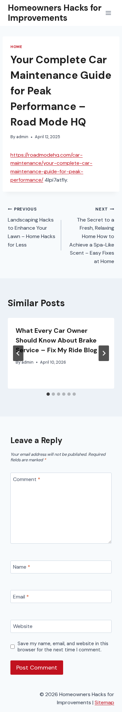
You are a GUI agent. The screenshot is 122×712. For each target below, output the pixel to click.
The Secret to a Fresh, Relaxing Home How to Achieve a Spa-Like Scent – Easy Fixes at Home (91, 235)
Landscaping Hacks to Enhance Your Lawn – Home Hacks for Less (31, 227)
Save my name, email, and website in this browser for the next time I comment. (63, 647)
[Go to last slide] (18, 353)
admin (22, 136)
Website (23, 626)
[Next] (104, 353)
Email (21, 597)
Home (16, 46)
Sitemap (104, 702)
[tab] (48, 394)
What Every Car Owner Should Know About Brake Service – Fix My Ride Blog (56, 340)
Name (21, 567)
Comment (26, 479)
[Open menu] (108, 13)
